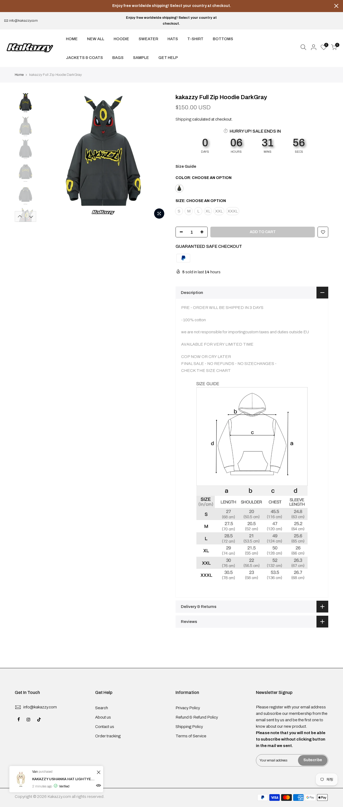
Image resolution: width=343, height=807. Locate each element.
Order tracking (108, 736)
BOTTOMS (223, 39)
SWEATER (148, 39)
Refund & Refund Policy (197, 717)
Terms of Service (191, 736)
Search (101, 708)
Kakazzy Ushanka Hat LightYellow (63, 779)
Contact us (104, 726)
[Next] (158, 157)
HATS (172, 39)
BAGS (118, 57)
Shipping (183, 119)
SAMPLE (141, 57)
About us (103, 717)
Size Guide (186, 166)
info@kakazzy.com (23, 21)
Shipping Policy (189, 726)
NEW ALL (95, 39)
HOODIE (121, 39)
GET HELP (168, 57)
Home (19, 75)
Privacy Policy (188, 708)
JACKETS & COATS (84, 57)
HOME (72, 39)
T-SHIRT (195, 39)
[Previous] (48, 157)
